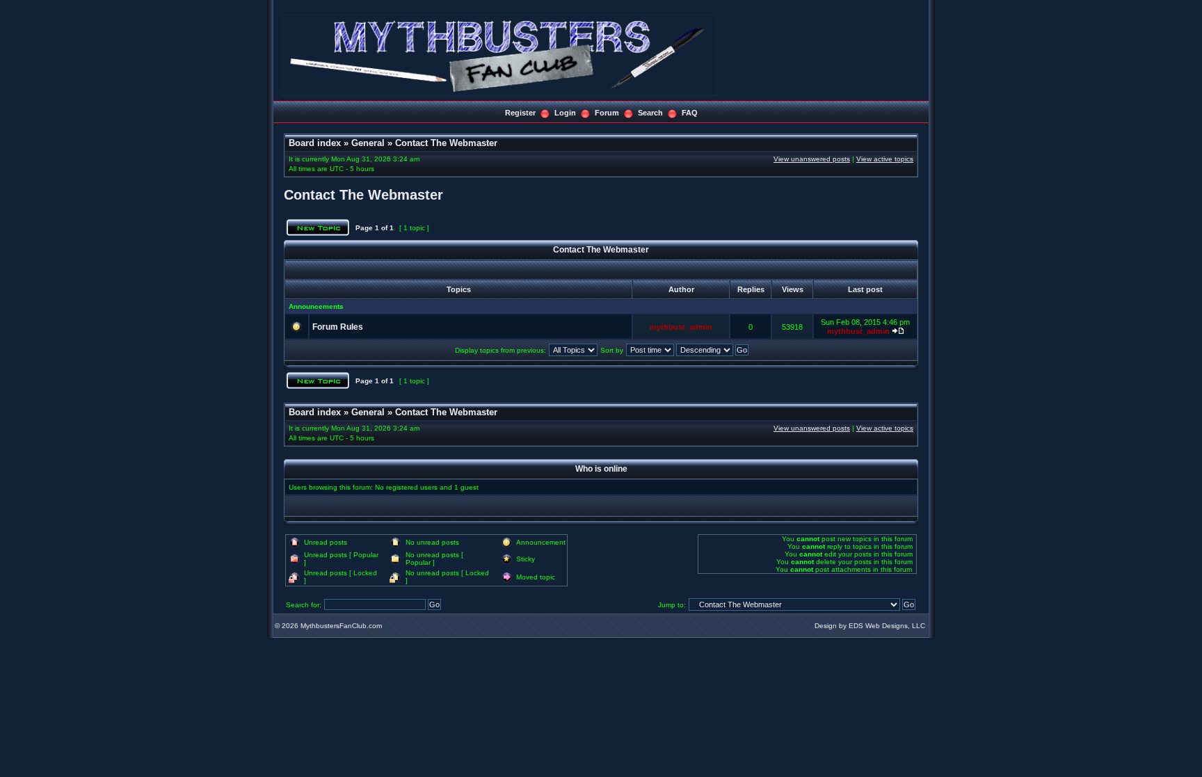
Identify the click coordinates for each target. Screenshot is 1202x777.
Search (650, 113)
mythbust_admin (681, 327)
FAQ (690, 113)
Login (565, 113)
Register (520, 113)
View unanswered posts (812, 159)
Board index (315, 143)
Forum (607, 113)
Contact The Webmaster (446, 143)
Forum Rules (337, 327)
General (368, 143)
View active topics (884, 159)
